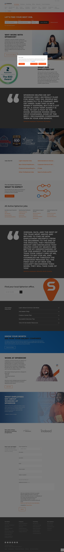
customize (22, 63)
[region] (32, 61)
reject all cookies (34, 63)
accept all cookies (42, 63)
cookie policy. (33, 61)
